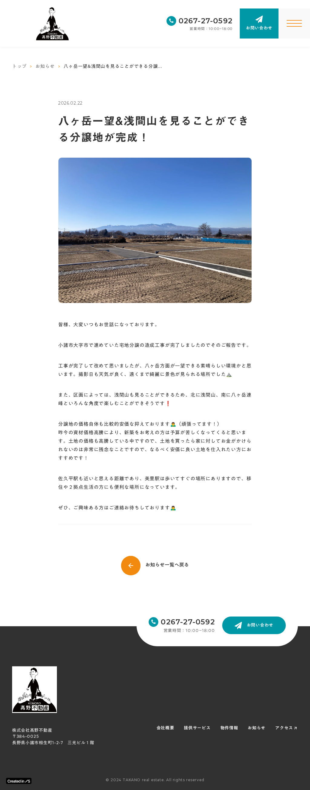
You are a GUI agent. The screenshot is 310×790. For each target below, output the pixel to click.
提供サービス (197, 728)
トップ (19, 66)
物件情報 (229, 728)
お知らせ (44, 66)
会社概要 (165, 728)
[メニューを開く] (294, 23)
